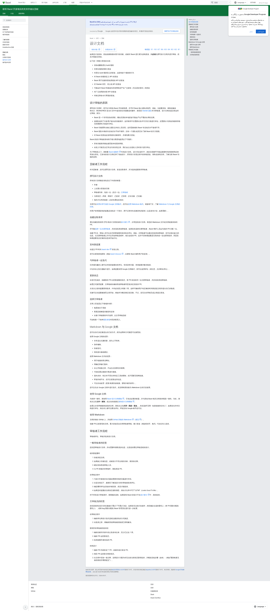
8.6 (162, 49)
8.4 (169, 49)
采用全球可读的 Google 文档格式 (109, 204)
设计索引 (124, 222)
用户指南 (44, 2)
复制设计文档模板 (125, 402)
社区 (73, 2)
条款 (32, 606)
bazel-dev (105, 249)
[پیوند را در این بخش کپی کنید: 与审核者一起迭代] (109, 260)
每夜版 (147, 49)
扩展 (64, 2)
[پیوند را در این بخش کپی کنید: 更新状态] (100, 275)
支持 (152, 588)
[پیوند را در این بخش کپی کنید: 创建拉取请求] (105, 217)
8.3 (172, 49)
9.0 (155, 49)
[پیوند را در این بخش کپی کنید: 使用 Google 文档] (108, 394)
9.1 (152, 49)
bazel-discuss (116, 254)
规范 (137, 420)
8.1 (179, 49)
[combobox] (220, 2)
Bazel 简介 (22, 2)
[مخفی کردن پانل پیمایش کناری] (25, 607)
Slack (152, 594)
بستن (251, 31)
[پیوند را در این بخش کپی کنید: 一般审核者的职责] (109, 443)
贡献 (4, 13)
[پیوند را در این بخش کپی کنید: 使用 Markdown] (106, 415)
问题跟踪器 (154, 591)
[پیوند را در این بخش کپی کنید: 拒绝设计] (99, 546)
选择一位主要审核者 (102, 229)
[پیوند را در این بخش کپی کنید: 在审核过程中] (102, 475)
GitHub (253, 2)
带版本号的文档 (85, 2)
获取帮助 (21, 13)
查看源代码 (110, 49)
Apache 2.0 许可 (151, 569)
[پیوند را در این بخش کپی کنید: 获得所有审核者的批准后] (110, 528)
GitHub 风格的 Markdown (122, 420)
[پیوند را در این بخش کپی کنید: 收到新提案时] (102, 453)
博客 (32, 588)
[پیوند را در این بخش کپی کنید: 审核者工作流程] (109, 431)
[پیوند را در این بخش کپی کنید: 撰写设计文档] (105, 176)
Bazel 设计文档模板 (114, 399)
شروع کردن (261, 31)
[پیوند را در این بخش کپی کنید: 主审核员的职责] (107, 501)
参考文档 (55, 2)
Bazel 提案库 (114, 152)
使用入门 (33, 2)
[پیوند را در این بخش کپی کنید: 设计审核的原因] (109, 103)
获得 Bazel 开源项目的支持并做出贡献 (20, 9)
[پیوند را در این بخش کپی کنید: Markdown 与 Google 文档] (120, 327)
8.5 (165, 49)
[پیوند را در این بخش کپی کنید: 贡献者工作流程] (109, 164)
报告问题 (96, 49)
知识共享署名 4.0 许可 (118, 569)
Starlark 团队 (147, 111)
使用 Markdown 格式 (135, 204)
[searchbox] (14, 20)
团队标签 (106, 320)
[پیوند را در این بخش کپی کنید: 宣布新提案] (102, 244)
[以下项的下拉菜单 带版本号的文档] (93, 2)
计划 (12, 13)
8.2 (176, 49)
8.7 (159, 49)
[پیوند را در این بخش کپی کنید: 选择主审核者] (105, 299)
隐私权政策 (39, 606)
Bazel (91, 38)
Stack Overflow (156, 598)
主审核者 (124, 192)
